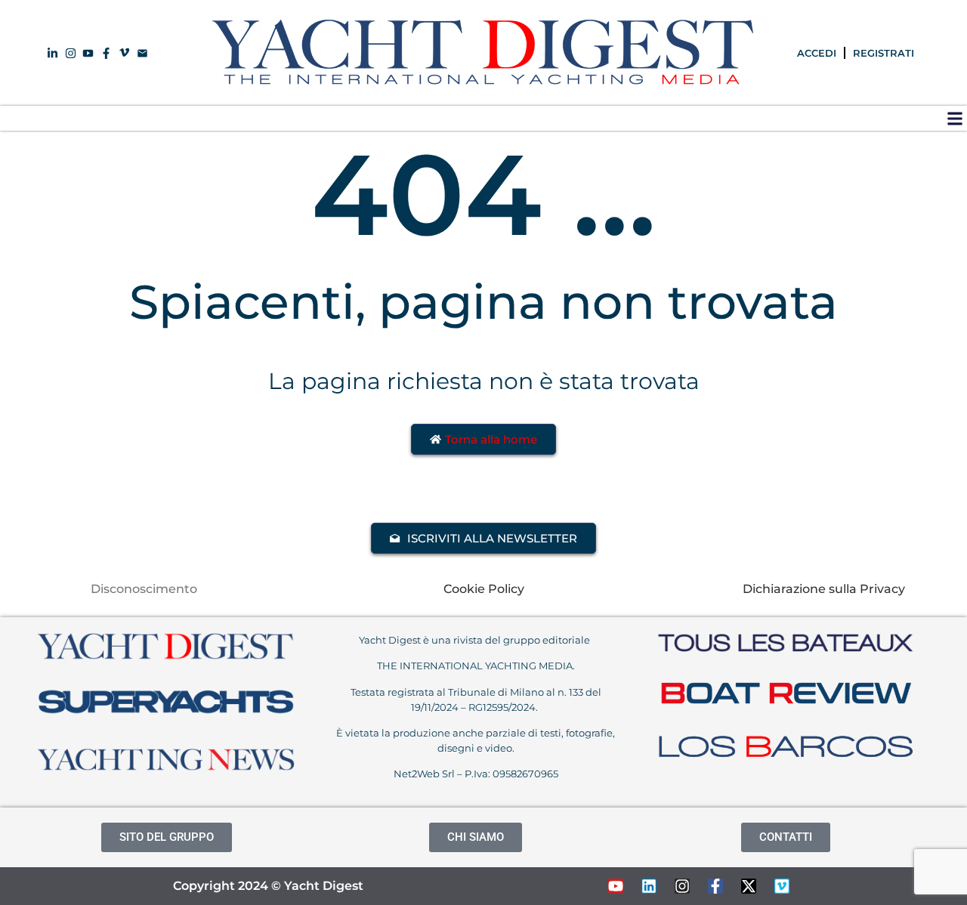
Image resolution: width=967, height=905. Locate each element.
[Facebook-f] (715, 886)
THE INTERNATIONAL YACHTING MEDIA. (476, 665)
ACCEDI (816, 53)
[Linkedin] (649, 886)
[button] (954, 118)
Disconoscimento (144, 589)
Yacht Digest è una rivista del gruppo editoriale (475, 640)
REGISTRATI (883, 53)
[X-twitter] (748, 886)
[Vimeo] (781, 886)
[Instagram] (682, 886)
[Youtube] (615, 886)
